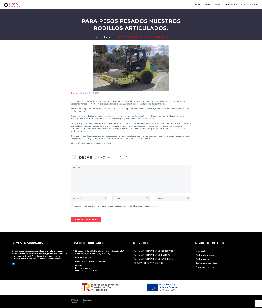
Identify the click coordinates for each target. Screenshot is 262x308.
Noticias (74, 93)
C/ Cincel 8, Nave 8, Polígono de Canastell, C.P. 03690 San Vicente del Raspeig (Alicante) (99, 252)
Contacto (253, 5)
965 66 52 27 (89, 257)
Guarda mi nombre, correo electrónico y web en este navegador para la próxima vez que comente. (117, 206)
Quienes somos (230, 5)
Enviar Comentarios (86, 219)
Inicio (197, 5)
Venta (217, 5)
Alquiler (207, 5)
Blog (243, 5)
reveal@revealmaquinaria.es (92, 261)
